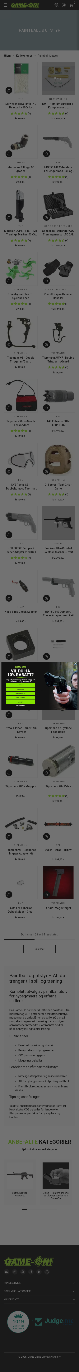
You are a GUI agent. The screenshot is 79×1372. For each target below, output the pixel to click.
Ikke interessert (20, 705)
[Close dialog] (75, 663)
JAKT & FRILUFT (21, 693)
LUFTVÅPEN (20, 689)
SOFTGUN (20, 685)
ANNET (20, 702)
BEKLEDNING (20, 697)
